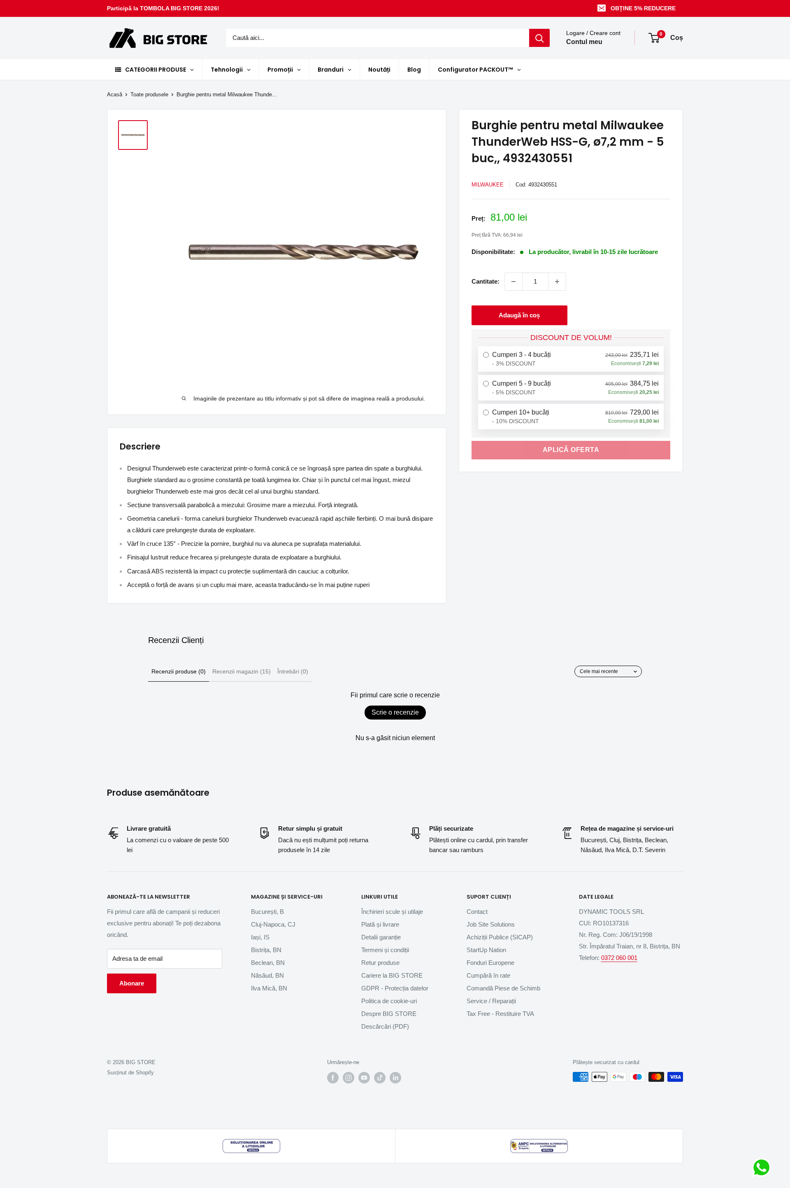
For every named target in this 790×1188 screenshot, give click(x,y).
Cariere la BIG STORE (392, 975)
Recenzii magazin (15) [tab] (241, 671)
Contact (477, 911)
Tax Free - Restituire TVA (500, 1013)
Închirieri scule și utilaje (392, 911)
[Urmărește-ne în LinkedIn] (395, 1077)
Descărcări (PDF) (385, 1026)
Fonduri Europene (490, 962)
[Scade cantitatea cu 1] (513, 281)
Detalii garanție (381, 937)
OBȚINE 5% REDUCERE (643, 8)
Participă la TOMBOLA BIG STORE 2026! (163, 8)
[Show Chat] (763, 1167)
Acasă (114, 94)
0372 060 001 (619, 957)
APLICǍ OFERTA (571, 449)
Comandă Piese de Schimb (503, 988)
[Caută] (539, 38)
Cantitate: (486, 281)
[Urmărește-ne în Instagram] (348, 1077)
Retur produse (380, 962)
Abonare (131, 983)
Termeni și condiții (385, 949)
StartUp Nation (486, 949)
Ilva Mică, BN (269, 988)
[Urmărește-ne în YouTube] (364, 1077)
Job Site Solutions (491, 924)
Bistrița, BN (266, 949)
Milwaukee (488, 185)
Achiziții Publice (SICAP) (500, 937)
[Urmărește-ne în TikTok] (380, 1077)
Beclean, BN (268, 962)
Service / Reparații (491, 1000)
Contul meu (584, 42)
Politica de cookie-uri (389, 1000)
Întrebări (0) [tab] (292, 671)
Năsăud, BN (267, 975)
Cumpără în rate (488, 975)
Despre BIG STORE (388, 1013)
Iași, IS (260, 937)
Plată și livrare (380, 924)
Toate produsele (149, 94)
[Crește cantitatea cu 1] (557, 281)
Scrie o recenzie (395, 712)
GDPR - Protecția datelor (394, 988)
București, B (267, 911)
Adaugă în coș (519, 315)
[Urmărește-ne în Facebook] (333, 1077)
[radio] (571, 359)
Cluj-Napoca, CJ (273, 924)
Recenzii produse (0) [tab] (178, 671)
